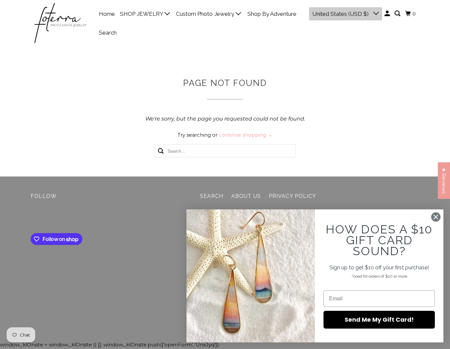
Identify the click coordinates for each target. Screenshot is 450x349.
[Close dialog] (436, 217)
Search (108, 32)
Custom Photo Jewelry (206, 14)
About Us (246, 196)
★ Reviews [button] (444, 181)
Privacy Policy (292, 196)
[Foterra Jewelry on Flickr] (32, 217)
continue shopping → (245, 135)
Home (107, 14)
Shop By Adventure (271, 14)
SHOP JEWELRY (142, 14)
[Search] (398, 13)
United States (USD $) (341, 14)
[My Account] (387, 13)
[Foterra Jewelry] (60, 23)
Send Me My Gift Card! (379, 319)
